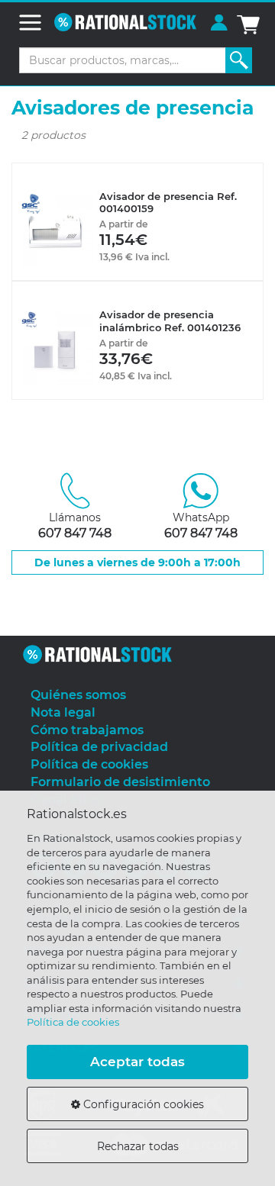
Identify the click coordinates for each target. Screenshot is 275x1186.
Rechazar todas (138, 1146)
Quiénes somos (78, 695)
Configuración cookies (142, 1104)
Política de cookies (73, 1022)
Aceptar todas (137, 1061)
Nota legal (63, 712)
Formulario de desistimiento (120, 782)
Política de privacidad (99, 747)
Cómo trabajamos (87, 730)
